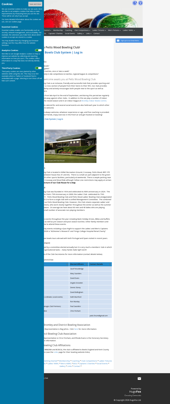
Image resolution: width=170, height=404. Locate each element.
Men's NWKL (66, 363)
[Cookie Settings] (134, 3)
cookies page (16, 22)
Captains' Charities (56, 33)
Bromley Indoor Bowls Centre (93, 101)
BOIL (44, 33)
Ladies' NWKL (128, 30)
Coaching (68, 30)
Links (88, 33)
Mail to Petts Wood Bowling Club (139, 378)
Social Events (70, 33)
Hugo (135, 391)
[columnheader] (49, 264)
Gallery (79, 33)
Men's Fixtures (113, 30)
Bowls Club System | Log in (64, 52)
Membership (58, 30)
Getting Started (50, 361)
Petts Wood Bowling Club (47, 14)
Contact (97, 33)
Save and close (35, 4)
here (76, 329)
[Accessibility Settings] (140, 3)
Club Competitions (81, 30)
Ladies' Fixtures (98, 30)
